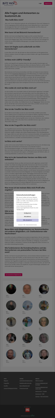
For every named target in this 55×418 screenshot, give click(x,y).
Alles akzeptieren (27, 220)
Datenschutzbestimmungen (31, 224)
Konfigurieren (20, 209)
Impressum (20, 224)
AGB (24, 224)
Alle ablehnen (27, 216)
